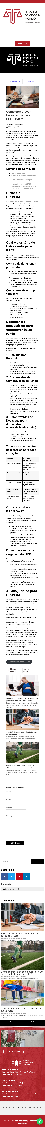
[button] (22, 43)
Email (8, 799)
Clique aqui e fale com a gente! (19, 662)
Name (8, 791)
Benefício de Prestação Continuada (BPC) (23, 201)
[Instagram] (8, 1051)
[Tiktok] (24, 1051)
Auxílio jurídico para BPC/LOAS (21, 188)
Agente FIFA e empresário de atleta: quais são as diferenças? (21, 733)
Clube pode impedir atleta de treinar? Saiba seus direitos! (22, 1009)
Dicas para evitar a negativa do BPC (23, 186)
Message (9, 816)
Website (9, 807)
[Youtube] (18, 1051)
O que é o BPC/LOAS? (18, 173)
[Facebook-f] (3, 1051)
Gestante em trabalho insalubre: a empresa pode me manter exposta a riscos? (22, 699)
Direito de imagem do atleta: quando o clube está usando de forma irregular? (20, 767)
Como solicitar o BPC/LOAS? (20, 184)
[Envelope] (13, 1051)
